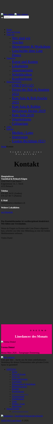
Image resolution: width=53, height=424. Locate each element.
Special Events (13, 409)
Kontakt (10, 129)
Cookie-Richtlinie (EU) (28, 141)
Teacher (17, 42)
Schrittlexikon (22, 74)
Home (9, 29)
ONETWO (11, 369)
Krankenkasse (22, 78)
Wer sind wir (21, 38)
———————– (20, 394)
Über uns (10, 34)
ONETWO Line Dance (11, 420)
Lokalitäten (20, 66)
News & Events (13, 32)
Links (9, 127)
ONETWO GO (23, 85)
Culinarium (20, 123)
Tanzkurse (11, 58)
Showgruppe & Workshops (31, 46)
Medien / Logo (22, 132)
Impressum (20, 137)
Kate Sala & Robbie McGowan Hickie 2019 (29, 108)
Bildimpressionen (14, 82)
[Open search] (2, 17)
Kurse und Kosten (25, 61)
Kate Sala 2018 (23, 115)
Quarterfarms (21, 119)
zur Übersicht (7, 212)
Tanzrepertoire (22, 70)
